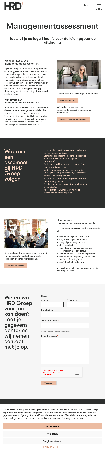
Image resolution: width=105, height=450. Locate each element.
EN (88, 5)
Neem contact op (67, 100)
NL (84, 5)
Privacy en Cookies (51, 447)
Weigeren (52, 434)
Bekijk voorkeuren (52, 441)
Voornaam (45, 300)
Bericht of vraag (49, 336)
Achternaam (72, 300)
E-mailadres (47, 310)
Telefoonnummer (50, 320)
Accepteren (52, 426)
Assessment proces (16, 266)
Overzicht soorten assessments (73, 120)
